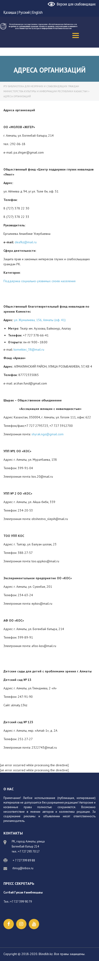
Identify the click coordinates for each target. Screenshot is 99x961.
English (37, 12)
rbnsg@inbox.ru (22, 868)
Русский (24, 12)
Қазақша (9, 12)
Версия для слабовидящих (76, 4)
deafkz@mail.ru (26, 242)
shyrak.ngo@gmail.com (48, 434)
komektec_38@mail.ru (29, 349)
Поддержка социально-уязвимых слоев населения (39, 281)
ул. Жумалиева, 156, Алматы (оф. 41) (40, 320)
